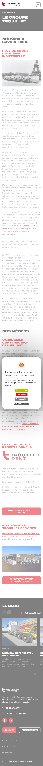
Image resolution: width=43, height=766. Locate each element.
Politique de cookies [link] (21, 404)
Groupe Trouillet (12, 4)
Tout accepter (21, 390)
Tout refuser (21, 395)
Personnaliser (21, 399)
